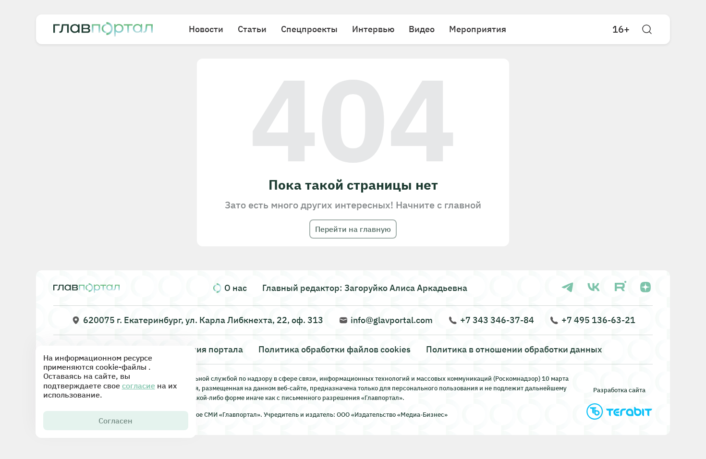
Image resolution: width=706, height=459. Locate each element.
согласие (138, 385)
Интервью (373, 29)
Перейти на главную (353, 229)
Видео (422, 29)
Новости (206, 29)
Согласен (115, 420)
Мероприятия (477, 29)
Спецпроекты (309, 29)
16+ (621, 29)
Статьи (252, 29)
